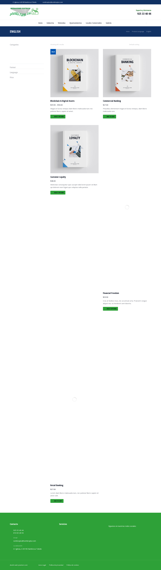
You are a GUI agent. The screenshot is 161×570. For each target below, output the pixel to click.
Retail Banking (56, 485)
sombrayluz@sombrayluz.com (53, 2)
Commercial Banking (112, 100)
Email (15, 538)
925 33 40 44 (144, 13)
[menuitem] (40, 23)
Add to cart (111, 116)
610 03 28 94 (18, 533)
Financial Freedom (111, 293)
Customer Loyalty (58, 176)
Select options (59, 116)
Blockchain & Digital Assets (62, 100)
